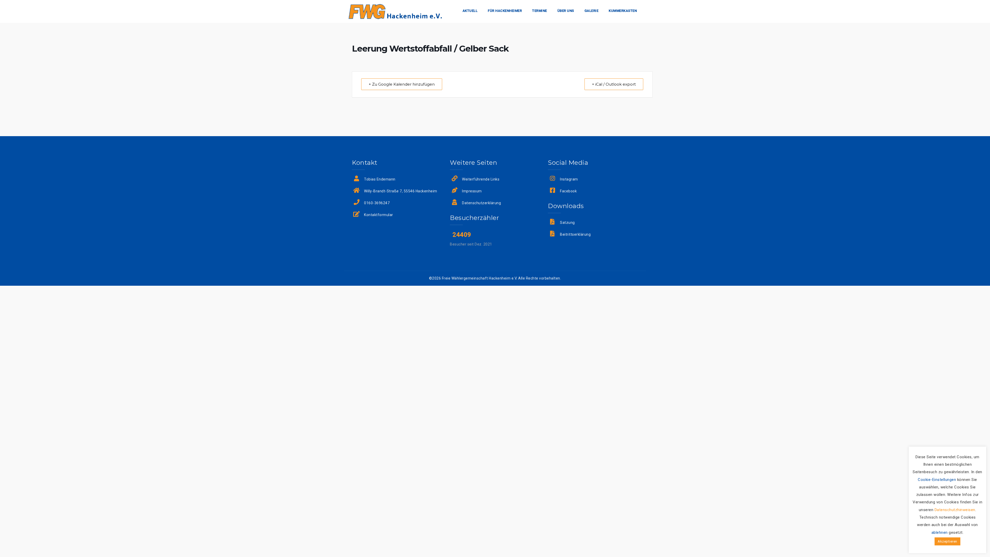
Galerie (591, 11)
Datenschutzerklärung (481, 203)
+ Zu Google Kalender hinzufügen (402, 84)
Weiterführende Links (480, 179)
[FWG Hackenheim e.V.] (395, 11)
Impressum (472, 191)
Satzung (567, 222)
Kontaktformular (378, 215)
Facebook (568, 191)
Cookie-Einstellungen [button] (937, 479)
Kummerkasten (623, 11)
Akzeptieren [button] (947, 541)
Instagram (569, 179)
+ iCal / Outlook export (614, 84)
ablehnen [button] (939, 532)
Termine (539, 11)
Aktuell (470, 11)
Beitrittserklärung (575, 234)
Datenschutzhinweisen (955, 509)
